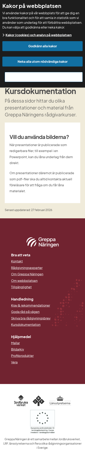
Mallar (15, 343)
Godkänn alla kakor (42, 46)
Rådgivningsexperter (26, 268)
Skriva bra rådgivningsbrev (30, 318)
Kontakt (17, 261)
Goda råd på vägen (25, 312)
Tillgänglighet (21, 287)
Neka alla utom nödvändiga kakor (43, 61)
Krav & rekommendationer (30, 305)
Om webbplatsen (24, 281)
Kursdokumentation (26, 325)
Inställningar (44, 77)
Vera (14, 362)
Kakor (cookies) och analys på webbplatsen (39, 35)
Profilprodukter (22, 356)
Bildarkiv (36, 349)
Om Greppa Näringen (27, 274)
